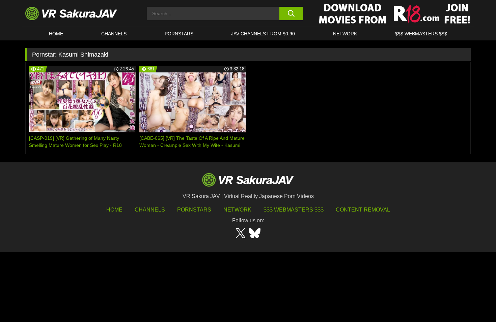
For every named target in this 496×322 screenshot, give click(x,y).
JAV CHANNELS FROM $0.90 (263, 33)
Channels (114, 33)
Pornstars (179, 33)
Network (345, 33)
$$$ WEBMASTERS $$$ (421, 33)
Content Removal (363, 210)
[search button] (291, 13)
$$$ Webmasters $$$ (294, 210)
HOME (56, 33)
